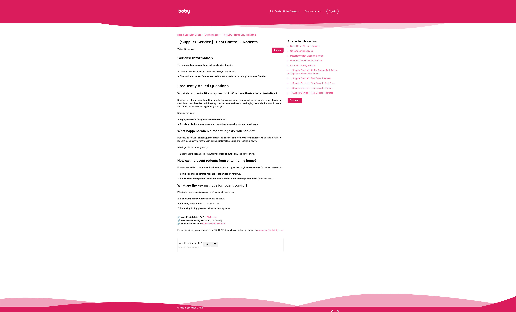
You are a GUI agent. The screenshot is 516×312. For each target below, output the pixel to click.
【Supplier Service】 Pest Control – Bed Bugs (312, 83)
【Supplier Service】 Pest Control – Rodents (311, 88)
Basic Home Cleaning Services (305, 46)
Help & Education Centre (189, 35)
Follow (277, 50)
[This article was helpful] (207, 244)
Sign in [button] (332, 11)
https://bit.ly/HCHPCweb (213, 224)
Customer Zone (212, 35)
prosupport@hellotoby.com (270, 230)
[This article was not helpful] (214, 244)
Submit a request (313, 11)
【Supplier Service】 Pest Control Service (310, 78)
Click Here (212, 217)
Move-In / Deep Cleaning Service (306, 60)
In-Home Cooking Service (302, 65)
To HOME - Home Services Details (239, 35)
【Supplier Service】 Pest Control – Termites (311, 93)
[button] (271, 11)
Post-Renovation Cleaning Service (306, 56)
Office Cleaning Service (301, 51)
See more (295, 100)
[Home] (184, 11)
